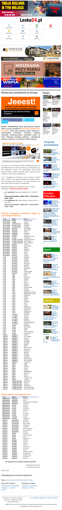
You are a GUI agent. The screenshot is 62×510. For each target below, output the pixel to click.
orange (7, 480)
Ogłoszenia (9, 27)
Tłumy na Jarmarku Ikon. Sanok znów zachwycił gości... (55, 131)
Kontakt (55, 498)
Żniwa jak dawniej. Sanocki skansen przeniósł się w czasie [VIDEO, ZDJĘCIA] (51, 275)
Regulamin (43, 498)
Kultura (48, 300)
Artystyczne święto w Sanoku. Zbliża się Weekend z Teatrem (51, 339)
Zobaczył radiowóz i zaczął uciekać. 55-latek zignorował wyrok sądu (51, 160)
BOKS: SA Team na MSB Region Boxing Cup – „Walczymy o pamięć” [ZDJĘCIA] (51, 176)
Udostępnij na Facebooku (13, 120)
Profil (36, 33)
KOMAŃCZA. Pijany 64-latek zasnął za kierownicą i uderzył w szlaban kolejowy (51, 203)
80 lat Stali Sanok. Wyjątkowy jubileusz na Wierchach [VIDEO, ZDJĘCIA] (51, 292)
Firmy (23, 27)
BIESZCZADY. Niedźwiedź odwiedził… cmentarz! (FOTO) (10, 488)
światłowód (18, 480)
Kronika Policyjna (49, 195)
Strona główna (34, 498)
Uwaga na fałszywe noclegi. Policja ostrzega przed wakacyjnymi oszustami (51, 231)
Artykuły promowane (51, 143)
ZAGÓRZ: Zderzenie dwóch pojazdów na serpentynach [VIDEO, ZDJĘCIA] (46, 117)
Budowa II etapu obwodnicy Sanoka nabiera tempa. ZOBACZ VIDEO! (51, 152)
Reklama (22, 33)
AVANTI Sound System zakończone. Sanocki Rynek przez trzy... (46, 131)
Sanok (12, 480)
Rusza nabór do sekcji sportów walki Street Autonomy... (56, 114)
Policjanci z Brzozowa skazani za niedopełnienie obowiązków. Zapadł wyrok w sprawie (51, 168)
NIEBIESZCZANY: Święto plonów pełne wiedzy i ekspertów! (56, 102)
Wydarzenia (9, 33)
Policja (51, 27)
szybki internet (28, 480)
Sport (36, 27)
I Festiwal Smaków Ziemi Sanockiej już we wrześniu (55, 307)
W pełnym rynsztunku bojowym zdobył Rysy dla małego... (47, 102)
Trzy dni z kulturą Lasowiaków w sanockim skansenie (51, 332)
